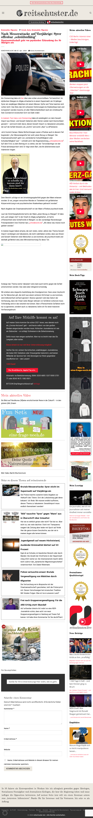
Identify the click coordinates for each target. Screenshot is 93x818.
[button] (3, 13)
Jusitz (29, 30)
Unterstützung (22, 810)
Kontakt (45, 810)
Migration (14, 30)
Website (7, 749)
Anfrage (37, 384)
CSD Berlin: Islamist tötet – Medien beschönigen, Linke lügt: (80, 39)
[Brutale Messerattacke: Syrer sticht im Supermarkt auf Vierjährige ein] (33, 496)
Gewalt (23, 30)
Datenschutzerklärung (46, 812)
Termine (32, 810)
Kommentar (9, 709)
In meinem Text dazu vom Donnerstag (16, 118)
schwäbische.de (35, 223)
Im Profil (13, 810)
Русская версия (75, 810)
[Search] (90, 13)
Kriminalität (5, 30)
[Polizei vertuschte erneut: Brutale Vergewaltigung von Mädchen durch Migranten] (33, 582)
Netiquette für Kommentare (59, 810)
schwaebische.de (56, 141)
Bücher (38, 810)
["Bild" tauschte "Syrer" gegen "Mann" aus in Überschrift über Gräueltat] (33, 523)
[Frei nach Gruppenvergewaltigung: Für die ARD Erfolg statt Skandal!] (33, 608)
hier (22, 98)
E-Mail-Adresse (10, 739)
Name (7, 728)
